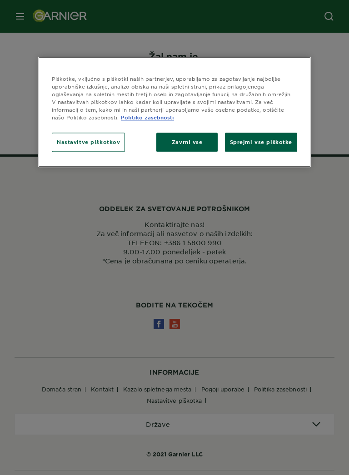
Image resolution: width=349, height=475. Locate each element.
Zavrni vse (187, 142)
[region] (174, 112)
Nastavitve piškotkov (88, 142)
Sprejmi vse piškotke (261, 142)
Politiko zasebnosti (147, 117)
